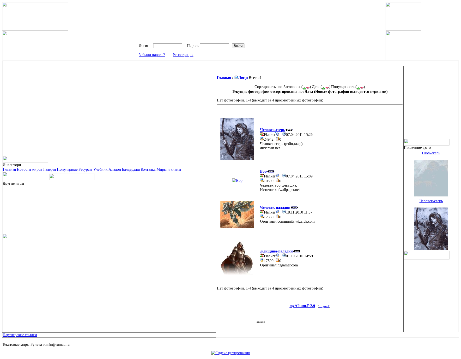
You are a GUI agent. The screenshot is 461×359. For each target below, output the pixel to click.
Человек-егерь (431, 201)
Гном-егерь (431, 153)
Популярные (67, 169)
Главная (9, 169)
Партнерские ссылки (20, 335)
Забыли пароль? (152, 55)
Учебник (100, 169)
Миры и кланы (169, 169)
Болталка (148, 169)
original (324, 306)
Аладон (115, 169)
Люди (243, 78)
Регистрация (183, 55)
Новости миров (29, 169)
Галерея (49, 169)
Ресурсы (85, 169)
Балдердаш (131, 169)
